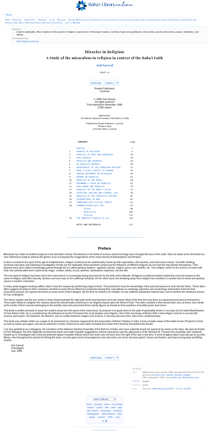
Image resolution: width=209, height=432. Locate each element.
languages (106, 410)
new (117, 417)
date (113, 407)
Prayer (87, 209)
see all (72, 22)
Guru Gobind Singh (171, 20)
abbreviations (108, 414)
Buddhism (16, 20)
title (107, 407)
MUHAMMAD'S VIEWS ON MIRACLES (94, 183)
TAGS (7, 20)
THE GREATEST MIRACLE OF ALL (93, 218)
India (16, 22)
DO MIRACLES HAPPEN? (88, 164)
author (100, 407)
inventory (117, 410)
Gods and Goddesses (150, 20)
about (92, 417)
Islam (50, 20)
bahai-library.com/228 (162, 388)
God (129, 20)
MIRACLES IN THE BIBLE (89, 180)
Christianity (28, 20)
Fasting (122, 20)
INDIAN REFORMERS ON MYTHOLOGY (94, 173)
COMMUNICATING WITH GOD (90, 205)
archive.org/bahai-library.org (184, 377)
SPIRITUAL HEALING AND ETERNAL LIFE (97, 193)
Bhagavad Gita (83, 20)
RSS (110, 417)
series (107, 404)
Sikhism (70, 20)
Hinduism (41, 20)
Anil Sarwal (104, 65)
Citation (179, 389)
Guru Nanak (186, 20)
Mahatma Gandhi (33, 22)
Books (9, 14)
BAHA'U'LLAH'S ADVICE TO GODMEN (95, 170)
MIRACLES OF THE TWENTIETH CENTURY (97, 196)
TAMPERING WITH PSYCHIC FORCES (94, 202)
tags (120, 407)
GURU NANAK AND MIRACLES (91, 186)
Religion (60, 20)
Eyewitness (96, 20)
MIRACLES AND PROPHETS (89, 161)
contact (101, 417)
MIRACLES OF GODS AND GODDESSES (95, 154)
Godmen (135, 20)
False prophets (110, 20)
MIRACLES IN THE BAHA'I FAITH (94, 189)
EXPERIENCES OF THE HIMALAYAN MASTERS (99, 167)
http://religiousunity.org (27, 41)
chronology (117, 404)
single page (95, 83)
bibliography (93, 414)
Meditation (90, 212)
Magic (22, 22)
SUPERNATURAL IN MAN (88, 199)
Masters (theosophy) (52, 22)
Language (136, 381)
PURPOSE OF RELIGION (88, 151)
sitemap (98, 404)
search (90, 407)
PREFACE (81, 148)
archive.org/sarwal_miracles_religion (172, 375)
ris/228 (187, 388)
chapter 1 (109, 83)
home (89, 404)
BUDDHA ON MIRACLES (88, 177)
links (120, 414)
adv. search (92, 410)
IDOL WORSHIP (84, 158)
